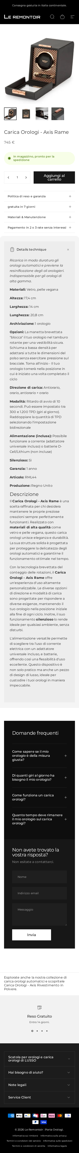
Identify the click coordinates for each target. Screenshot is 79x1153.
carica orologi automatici (24, 981)
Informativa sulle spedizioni (57, 1141)
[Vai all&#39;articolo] (10, 113)
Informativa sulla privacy (53, 1135)
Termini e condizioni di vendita (28, 1146)
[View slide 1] (32, 1031)
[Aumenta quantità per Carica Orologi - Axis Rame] (26, 177)
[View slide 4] (46, 1031)
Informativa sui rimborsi (25, 1135)
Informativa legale (57, 1146)
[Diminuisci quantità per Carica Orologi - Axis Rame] (8, 177)
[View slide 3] (42, 1031)
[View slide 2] (37, 1031)
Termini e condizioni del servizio (24, 1141)
